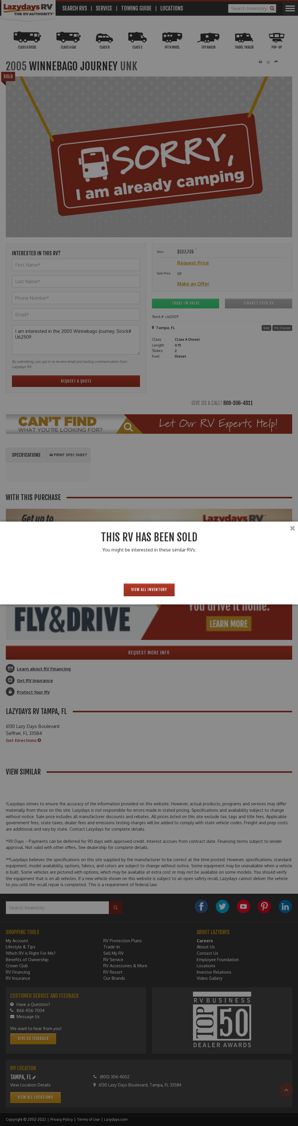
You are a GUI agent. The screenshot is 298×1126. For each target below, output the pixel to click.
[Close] (292, 528)
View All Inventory (149, 589)
